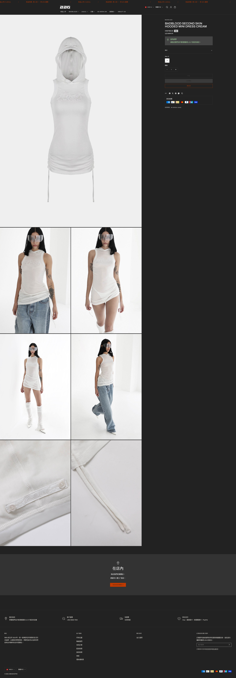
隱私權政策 (80, 659)
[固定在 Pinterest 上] (176, 93)
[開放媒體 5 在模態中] (138, 337)
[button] (167, 7)
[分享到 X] (173, 93)
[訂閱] (229, 645)
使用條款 (208, 649)
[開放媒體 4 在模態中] (67, 337)
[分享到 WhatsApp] (179, 93)
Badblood (168, 19)
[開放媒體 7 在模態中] (138, 443)
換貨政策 (79, 652)
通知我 (189, 86)
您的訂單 (79, 645)
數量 (166, 65)
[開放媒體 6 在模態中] (67, 443)
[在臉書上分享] (170, 93)
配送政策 (79, 648)
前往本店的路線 (117, 584)
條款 (77, 656)
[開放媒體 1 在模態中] (138, 18)
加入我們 (139, 637)
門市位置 (79, 637)
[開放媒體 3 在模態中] (138, 231)
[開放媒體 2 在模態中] (67, 231)
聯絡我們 (79, 641)
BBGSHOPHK (13, 674)
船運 (166, 33)
